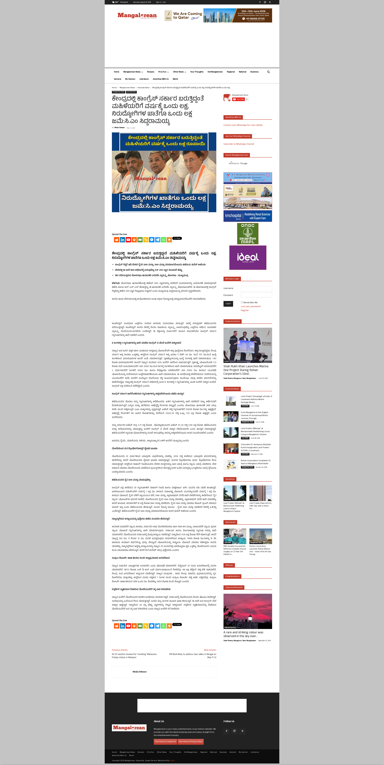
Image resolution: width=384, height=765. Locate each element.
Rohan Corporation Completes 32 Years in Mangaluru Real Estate (256, 462)
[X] (270, 2)
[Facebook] (260, 2)
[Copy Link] (145, 239)
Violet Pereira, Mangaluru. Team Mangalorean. (240, 378)
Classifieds (245, 438)
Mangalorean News (131, 72)
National (242, 72)
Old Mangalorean (215, 72)
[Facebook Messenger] (151, 239)
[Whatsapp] (163, 239)
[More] (169, 239)
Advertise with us (233, 117)
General (117, 79)
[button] (268, 72)
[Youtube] (128, 239)
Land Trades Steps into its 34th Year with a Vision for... (260, 506)
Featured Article (232, 321)
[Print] (134, 239)
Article (226, 361)
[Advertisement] (192, 46)
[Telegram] (157, 239)
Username (228, 288)
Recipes (150, 72)
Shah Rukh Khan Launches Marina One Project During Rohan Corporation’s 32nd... (246, 370)
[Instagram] (265, 2)
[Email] (140, 239)
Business (254, 72)
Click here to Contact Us (165, 742)
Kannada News (143, 87)
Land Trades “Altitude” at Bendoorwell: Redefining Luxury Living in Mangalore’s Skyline (255, 431)
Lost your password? (251, 307)
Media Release (119, 127)
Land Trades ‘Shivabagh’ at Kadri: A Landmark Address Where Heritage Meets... (256, 399)
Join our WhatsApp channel (237, 136)
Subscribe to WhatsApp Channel (239, 144)
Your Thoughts (196, 72)
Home (116, 72)
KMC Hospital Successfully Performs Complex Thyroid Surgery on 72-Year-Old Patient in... (235, 550)
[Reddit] (116, 239)
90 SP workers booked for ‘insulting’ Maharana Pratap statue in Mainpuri (134, 656)
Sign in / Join (161, 2)
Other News (178, 72)
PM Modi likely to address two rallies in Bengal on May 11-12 (192, 656)
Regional (231, 72)
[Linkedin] (122, 239)
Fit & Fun (162, 72)
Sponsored (230, 522)
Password (228, 295)
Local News (245, 406)
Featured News (232, 389)
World (175, 79)
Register (245, 311)
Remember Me (250, 303)
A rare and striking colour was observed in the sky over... (243, 634)
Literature (144, 79)
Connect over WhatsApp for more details (243, 125)
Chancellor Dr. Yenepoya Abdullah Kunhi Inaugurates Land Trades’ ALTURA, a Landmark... (256, 447)
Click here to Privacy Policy (190, 742)
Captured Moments (234, 587)
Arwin (172, 760)
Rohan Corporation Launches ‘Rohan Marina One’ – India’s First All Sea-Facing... (260, 550)
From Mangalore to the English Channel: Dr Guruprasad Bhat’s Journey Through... (254, 415)
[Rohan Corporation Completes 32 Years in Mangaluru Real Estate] (231, 464)
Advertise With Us (161, 79)
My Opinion (130, 79)
